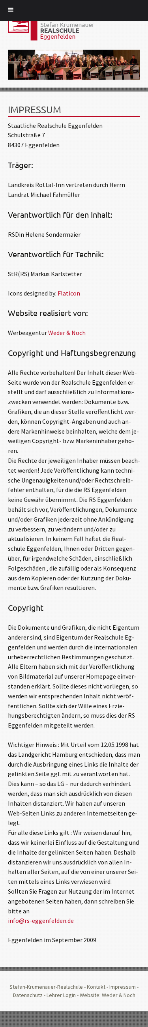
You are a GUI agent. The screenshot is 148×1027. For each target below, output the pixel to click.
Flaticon (69, 293)
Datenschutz (28, 995)
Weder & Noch (67, 333)
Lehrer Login (61, 995)
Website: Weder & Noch (107, 995)
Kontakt (96, 986)
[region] (74, 65)
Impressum (122, 986)
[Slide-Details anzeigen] (74, 65)
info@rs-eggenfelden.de (41, 920)
